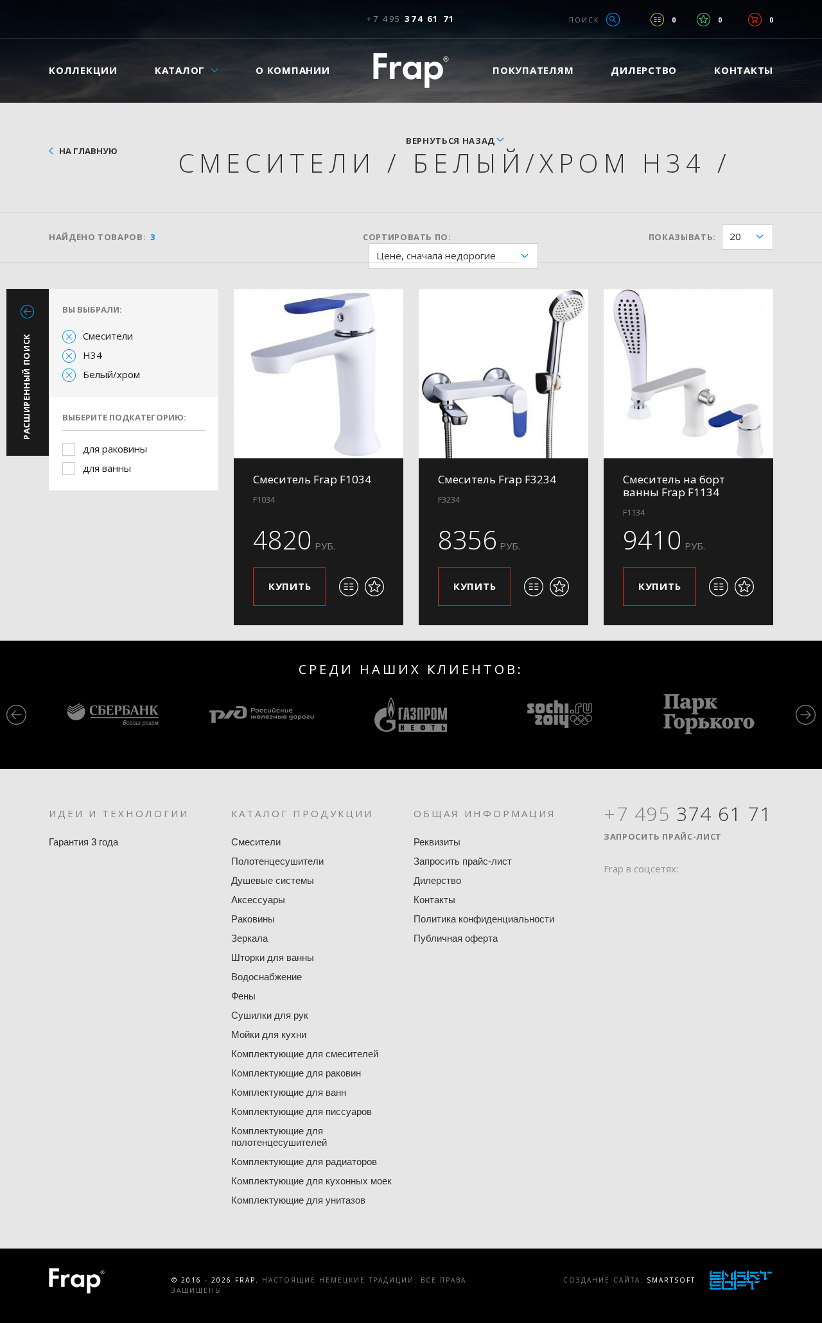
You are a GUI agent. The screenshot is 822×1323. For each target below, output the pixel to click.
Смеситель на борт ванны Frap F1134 (674, 485)
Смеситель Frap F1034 (312, 479)
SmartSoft (671, 1279)
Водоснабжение (266, 976)
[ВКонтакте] (686, 893)
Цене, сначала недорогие (436, 255)
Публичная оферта (456, 938)
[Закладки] (703, 19)
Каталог (180, 70)
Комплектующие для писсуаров (301, 1111)
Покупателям (533, 70)
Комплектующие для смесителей (304, 1053)
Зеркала (249, 938)
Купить (289, 586)
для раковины (115, 448)
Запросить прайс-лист (463, 861)
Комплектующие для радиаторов (304, 1161)
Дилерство (644, 70)
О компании (293, 70)
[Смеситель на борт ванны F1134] (688, 373)
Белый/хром (111, 374)
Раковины (253, 918)
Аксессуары (258, 899)
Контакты (743, 70)
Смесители (108, 335)
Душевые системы (272, 880)
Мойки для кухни (268, 1034)
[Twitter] (637, 893)
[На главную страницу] (411, 70)
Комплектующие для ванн (288, 1092)
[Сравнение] (657, 19)
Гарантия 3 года (83, 841)
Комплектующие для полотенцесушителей (279, 1136)
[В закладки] (374, 586)
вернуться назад (450, 140)
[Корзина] (755, 19)
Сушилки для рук (269, 1015)
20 (735, 236)
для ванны (107, 468)
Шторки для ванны (272, 957)
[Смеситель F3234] (503, 373)
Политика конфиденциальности (484, 918)
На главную (88, 151)
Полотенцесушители (277, 861)
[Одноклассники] (662, 893)
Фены (243, 995)
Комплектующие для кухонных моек (311, 1180)
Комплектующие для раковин (296, 1073)
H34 (92, 355)
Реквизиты (437, 841)
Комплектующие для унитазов (298, 1200)
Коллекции (83, 70)
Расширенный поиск (26, 386)
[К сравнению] (348, 586)
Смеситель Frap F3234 (497, 479)
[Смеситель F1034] (318, 373)
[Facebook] (613, 893)
